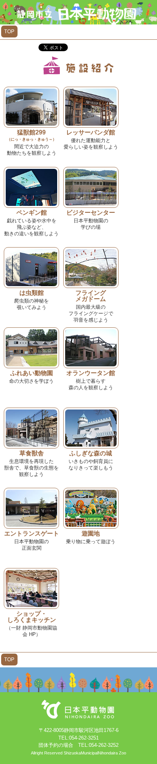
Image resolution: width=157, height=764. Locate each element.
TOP (9, 31)
